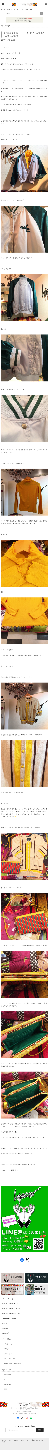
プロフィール (8, 1344)
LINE (5, 1389)
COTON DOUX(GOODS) (11, 1314)
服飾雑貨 (5, 1328)
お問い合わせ (8, 1354)
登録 (39, 1430)
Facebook (7, 1374)
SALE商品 (5, 1333)
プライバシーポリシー (11, 1359)
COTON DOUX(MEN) (10, 1304)
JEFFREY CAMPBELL (10, 1318)
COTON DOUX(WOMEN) (11, 1309)
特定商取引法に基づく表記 (12, 1363)
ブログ (6, 1349)
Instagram (7, 1384)
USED (4, 1323)
